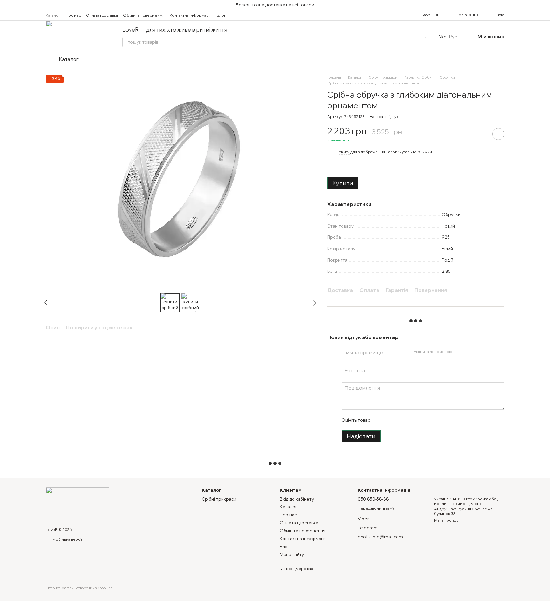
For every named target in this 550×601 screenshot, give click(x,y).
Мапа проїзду (446, 520)
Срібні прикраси (219, 499)
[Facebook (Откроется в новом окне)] (246, 15)
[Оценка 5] (421, 420)
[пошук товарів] (421, 42)
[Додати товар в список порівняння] (480, 134)
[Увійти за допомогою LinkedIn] (479, 351)
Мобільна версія (67, 539)
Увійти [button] (344, 151)
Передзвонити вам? (376, 508)
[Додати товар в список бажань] (498, 134)
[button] (545, 5)
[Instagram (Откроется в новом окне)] (238, 15)
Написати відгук (384, 116)
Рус (453, 36)
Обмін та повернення (144, 15)
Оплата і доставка (102, 15)
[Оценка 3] (401, 420)
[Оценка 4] (411, 420)
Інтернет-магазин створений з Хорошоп (79, 588)
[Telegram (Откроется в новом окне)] (254, 15)
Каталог (53, 15)
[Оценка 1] (381, 420)
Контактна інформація (191, 15)
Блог (221, 15)
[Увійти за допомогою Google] (469, 351)
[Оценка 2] (391, 420)
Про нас (73, 15)
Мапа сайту (292, 554)
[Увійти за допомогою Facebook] (459, 351)
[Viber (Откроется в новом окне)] (261, 15)
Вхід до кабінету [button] (297, 499)
